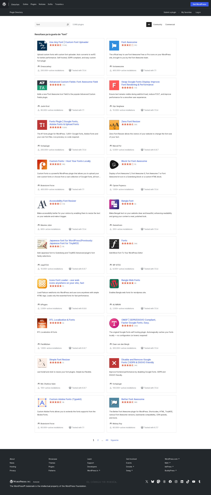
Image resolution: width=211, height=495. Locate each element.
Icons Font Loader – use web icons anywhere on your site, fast (66, 281)
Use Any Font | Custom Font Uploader (69, 42)
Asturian (36, 482)
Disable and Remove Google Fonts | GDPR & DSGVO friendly (137, 361)
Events (129, 463)
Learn (89, 459)
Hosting (13, 467)
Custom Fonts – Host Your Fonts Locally (70, 161)
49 (107, 440)
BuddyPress (171, 471)
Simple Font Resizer (59, 359)
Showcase (53, 459)
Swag (129, 471)
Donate (130, 467)
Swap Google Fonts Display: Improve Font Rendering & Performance (140, 83)
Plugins (51, 467)
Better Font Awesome (132, 399)
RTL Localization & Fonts (62, 319)
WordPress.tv (93, 471)
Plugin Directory (16, 12)
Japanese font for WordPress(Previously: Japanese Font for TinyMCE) (71, 242)
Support (90, 463)
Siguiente (114, 440)
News (12, 463)
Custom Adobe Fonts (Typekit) (65, 399)
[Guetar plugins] (67, 24)
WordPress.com (172, 459)
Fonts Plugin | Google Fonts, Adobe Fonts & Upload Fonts (64, 123)
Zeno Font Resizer (130, 121)
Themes (52, 463)
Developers (92, 467)
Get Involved (131, 459)
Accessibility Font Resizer (62, 201)
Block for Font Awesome (134, 161)
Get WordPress (199, 4)
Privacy (13, 471)
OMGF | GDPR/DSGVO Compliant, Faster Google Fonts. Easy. (138, 321)
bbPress (169, 467)
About (12, 459)
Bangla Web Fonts (130, 280)
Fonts (124, 240)
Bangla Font (127, 201)
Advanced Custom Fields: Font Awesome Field (73, 82)
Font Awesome (129, 42)
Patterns (52, 471)
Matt (168, 463)
